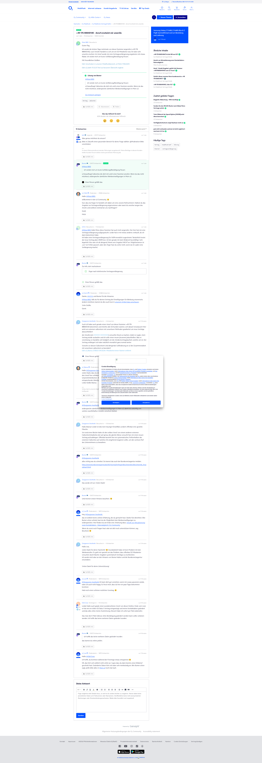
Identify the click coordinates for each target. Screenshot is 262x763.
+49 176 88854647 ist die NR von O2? (166, 54)
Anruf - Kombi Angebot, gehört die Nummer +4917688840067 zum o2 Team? (168, 69)
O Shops (166, 2)
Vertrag (85, 101)
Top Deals (145, 8)
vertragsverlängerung (169, 149)
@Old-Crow (90, 656)
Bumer (84, 163)
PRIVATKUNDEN (73, 2)
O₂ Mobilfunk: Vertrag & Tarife (101, 24)
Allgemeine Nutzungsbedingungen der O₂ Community (121, 731)
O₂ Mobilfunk (86, 24)
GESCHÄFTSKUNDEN (87, 2)
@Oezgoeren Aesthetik (94, 370)
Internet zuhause (94, 8)
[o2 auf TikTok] (137, 746)
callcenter (92, 101)
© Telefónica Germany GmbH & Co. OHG (127, 757)
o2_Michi (84, 193)
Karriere (168, 741)
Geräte (134, 8)
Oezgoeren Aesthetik (89, 321)
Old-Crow (85, 603)
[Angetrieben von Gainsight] (131, 726)
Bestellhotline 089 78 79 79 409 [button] (183, 2)
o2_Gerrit (85, 293)
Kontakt (62, 741)
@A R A (90, 296)
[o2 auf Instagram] (131, 746)
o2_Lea (84, 511)
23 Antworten (158, 103)
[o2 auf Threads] (142, 746)
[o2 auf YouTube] (125, 746)
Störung (176, 145)
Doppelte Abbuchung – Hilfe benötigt (166, 100)
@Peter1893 (89, 79)
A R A (84, 227)
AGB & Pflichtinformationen (88, 741)
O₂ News (107, 17)
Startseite (77, 24)
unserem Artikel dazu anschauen (127, 302)
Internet (157, 149)
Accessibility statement (151, 731)
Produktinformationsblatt (128, 741)
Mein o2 (102, 668)
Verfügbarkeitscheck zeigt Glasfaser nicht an (168, 123)
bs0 (83, 135)
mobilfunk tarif (166, 145)
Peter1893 (85, 42)
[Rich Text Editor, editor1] (111, 702)
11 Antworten (158, 134)
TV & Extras (124, 8)
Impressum (71, 741)
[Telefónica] (141, 757)
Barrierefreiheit (157, 741)
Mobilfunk (82, 8)
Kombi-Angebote (110, 8)
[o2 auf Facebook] (120, 746)
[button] (82, 8)
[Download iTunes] (124, 753)
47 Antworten (158, 119)
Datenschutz (144, 741)
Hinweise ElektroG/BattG (108, 741)
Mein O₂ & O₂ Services (160, 65)
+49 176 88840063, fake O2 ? (163, 84)
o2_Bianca (85, 367)
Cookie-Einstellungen (181, 741)
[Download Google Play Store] (137, 753)
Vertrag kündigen (196, 741)
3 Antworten (158, 111)
